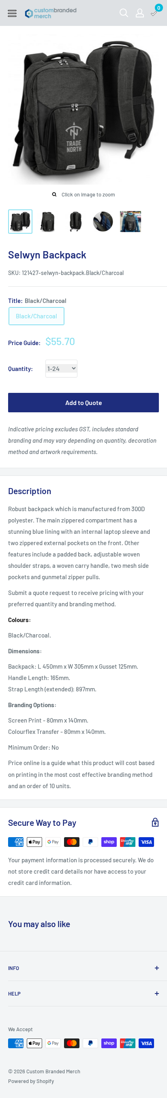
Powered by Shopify (31, 1081)
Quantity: (20, 368)
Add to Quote (83, 402)
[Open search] (124, 13)
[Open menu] (12, 13)
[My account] (140, 13)
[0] (154, 12)
